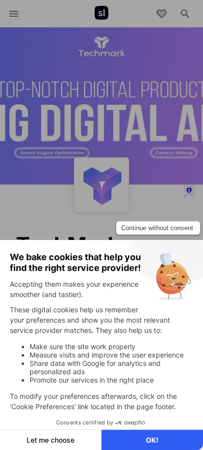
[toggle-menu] (14, 14)
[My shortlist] (162, 14)
